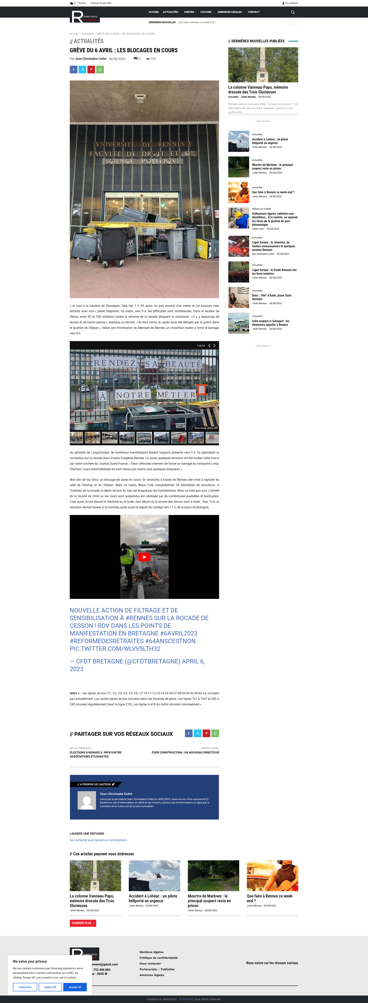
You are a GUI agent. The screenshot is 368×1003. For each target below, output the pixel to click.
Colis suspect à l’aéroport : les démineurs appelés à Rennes (270, 323)
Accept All (75, 987)
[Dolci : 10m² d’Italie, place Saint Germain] (238, 297)
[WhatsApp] (100, 69)
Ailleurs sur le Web (261, 209)
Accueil (74, 33)
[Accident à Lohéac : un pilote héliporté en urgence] (238, 141)
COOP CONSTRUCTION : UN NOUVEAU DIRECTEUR (185, 752)
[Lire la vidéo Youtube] (144, 557)
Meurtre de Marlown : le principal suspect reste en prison (272, 166)
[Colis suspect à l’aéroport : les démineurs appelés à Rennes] (238, 323)
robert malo (258, 229)
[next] (295, 22)
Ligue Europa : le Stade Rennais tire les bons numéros (274, 271)
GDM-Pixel (186, 999)
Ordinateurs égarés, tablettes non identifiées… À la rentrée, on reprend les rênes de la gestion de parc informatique (274, 219)
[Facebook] (73, 69)
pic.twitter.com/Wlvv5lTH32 (115, 648)
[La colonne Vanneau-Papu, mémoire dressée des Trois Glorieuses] (263, 64)
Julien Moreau (248, 97)
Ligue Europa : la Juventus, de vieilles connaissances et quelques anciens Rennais (273, 246)
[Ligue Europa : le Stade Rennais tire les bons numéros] (238, 271)
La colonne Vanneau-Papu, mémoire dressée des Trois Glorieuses (258, 89)
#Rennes (139, 618)
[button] (292, 12)
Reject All (50, 987)
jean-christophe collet (90, 58)
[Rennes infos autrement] (85, 16)
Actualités (87, 33)
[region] (50, 975)
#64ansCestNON (170, 641)
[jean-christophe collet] (87, 800)
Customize (25, 987)
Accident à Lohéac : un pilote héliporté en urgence (270, 141)
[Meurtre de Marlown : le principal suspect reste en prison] (238, 167)
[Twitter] (82, 69)
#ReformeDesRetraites (107, 641)
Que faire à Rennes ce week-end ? (273, 192)
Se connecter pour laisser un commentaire (98, 840)
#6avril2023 (179, 633)
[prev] (289, 22)
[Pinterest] (91, 69)
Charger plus (81, 923)
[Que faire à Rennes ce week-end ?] (238, 192)
